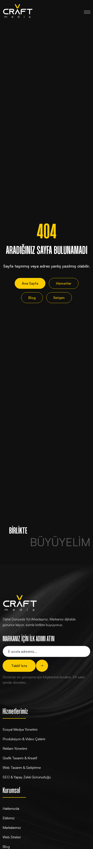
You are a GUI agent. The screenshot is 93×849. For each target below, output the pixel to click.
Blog (32, 297)
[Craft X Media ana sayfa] (18, 11)
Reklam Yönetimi (15, 748)
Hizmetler (63, 283)
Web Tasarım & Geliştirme (22, 767)
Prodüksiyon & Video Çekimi (24, 739)
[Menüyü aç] (87, 11)
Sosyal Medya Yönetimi (20, 729)
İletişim (59, 297)
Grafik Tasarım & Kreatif (20, 758)
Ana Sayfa (30, 283)
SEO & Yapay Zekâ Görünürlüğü (27, 777)
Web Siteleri (12, 837)
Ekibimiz (9, 818)
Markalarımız (12, 827)
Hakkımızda (11, 808)
